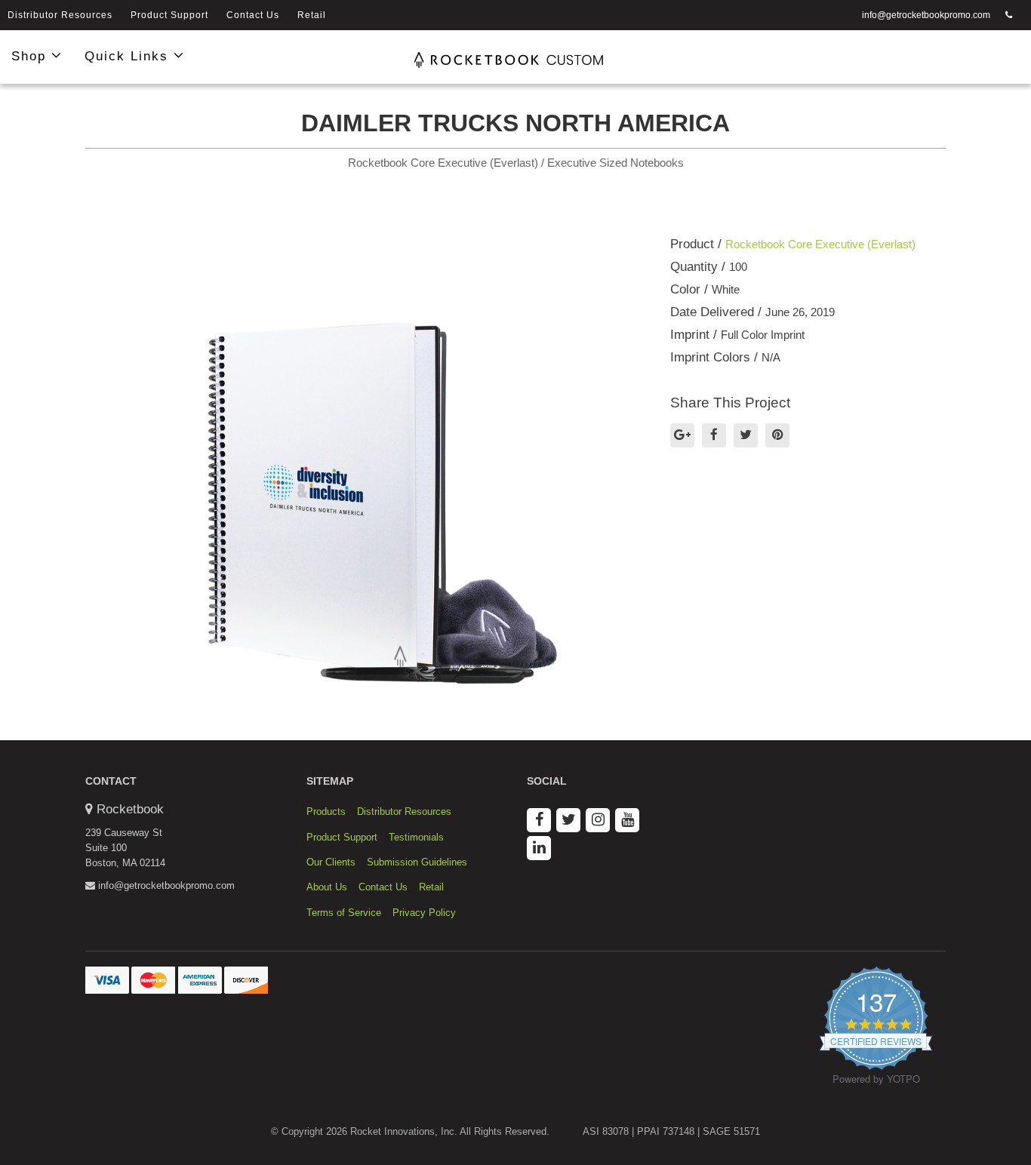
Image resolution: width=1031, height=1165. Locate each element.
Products (326, 811)
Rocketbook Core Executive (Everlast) (820, 244)
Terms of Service (343, 912)
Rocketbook (130, 809)
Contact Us (252, 15)
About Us (326, 887)
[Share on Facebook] (714, 435)
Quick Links (129, 56)
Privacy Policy (424, 912)
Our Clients (330, 862)
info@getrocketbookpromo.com (926, 15)
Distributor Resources (60, 15)
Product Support (169, 15)
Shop (31, 56)
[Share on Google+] (682, 435)
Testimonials (416, 837)
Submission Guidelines (417, 862)
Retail (311, 15)
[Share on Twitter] (746, 435)
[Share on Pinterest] (777, 435)
